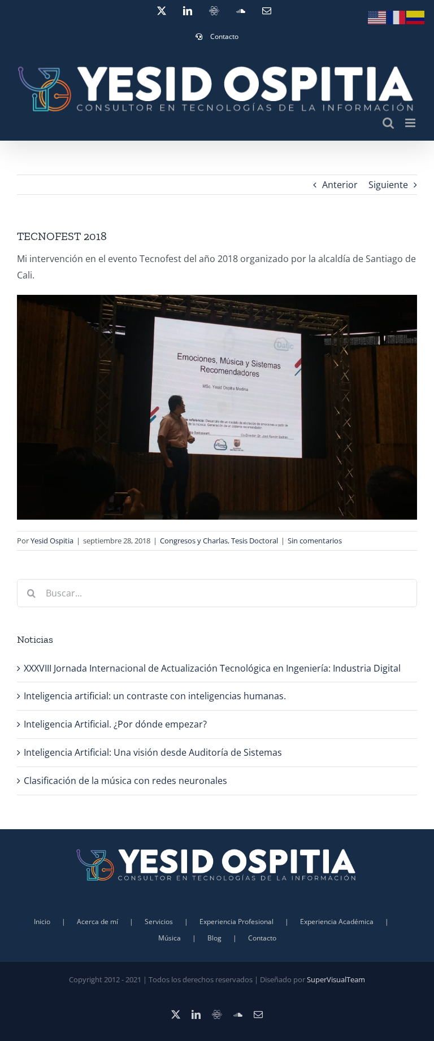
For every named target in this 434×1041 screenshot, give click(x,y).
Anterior (340, 184)
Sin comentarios (315, 540)
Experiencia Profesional (236, 921)
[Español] (416, 16)
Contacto (262, 938)
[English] (377, 16)
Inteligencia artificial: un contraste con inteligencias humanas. (155, 696)
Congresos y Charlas (194, 540)
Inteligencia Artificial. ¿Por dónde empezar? (115, 724)
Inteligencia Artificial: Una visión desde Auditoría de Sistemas (153, 752)
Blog (214, 938)
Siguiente (388, 184)
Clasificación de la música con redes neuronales (125, 780)
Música (169, 938)
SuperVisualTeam (336, 979)
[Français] (396, 16)
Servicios (159, 921)
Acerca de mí (97, 921)
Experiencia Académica (337, 921)
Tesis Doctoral (254, 540)
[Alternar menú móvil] (411, 123)
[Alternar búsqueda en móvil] (388, 123)
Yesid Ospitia (52, 540)
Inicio (42, 921)
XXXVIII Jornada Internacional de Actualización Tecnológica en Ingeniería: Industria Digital (212, 668)
